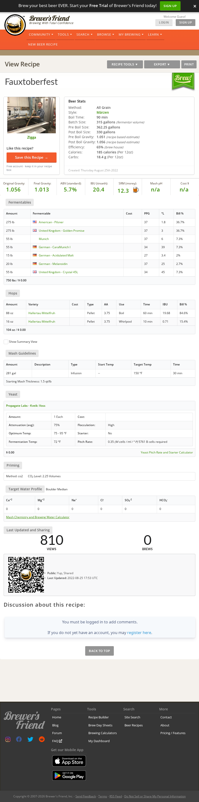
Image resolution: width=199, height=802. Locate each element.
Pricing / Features (172, 733)
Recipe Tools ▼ (125, 64)
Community (39, 34)
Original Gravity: (14, 183)
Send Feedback (85, 796)
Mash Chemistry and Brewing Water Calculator (37, 517)
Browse (104, 34)
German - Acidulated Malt (56, 255)
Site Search (132, 717)
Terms (102, 796)
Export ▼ (162, 64)
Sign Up (170, 6)
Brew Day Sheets (100, 725)
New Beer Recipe (43, 44)
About (164, 725)
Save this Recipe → (31, 157)
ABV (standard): (71, 183)
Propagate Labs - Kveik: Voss (25, 406)
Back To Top (99, 651)
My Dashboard (99, 741)
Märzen (103, 112)
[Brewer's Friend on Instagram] (7, 740)
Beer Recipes (133, 725)
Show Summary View (23, 342)
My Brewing (130, 34)
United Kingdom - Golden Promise (61, 231)
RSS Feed (115, 796)
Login (164, 22)
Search (83, 34)
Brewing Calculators (102, 733)
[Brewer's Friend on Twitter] (30, 740)
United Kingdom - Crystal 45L (58, 272)
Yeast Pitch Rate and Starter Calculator (167, 452)
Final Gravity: (42, 183)
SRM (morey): (128, 183)
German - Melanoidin (53, 264)
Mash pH (156, 183)
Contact (166, 717)
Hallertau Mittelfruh (41, 313)
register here (139, 632)
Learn (153, 34)
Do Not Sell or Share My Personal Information (155, 796)
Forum (57, 733)
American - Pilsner (51, 222)
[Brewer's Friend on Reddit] (42, 740)
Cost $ (185, 183)
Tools (63, 34)
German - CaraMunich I (54, 247)
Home (56, 717)
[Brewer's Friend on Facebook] (19, 740)
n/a (184, 189)
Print (189, 64)
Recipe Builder (98, 717)
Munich (44, 239)
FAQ (55, 741)
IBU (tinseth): (99, 183)
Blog (55, 725)
